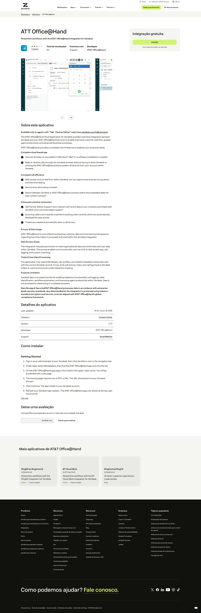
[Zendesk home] (26, 6)
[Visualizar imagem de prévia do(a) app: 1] (56, 84)
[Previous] (62, 117)
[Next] (71, 117)
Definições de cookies (65, 608)
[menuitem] (176, 2)
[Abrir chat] (196, 608)
